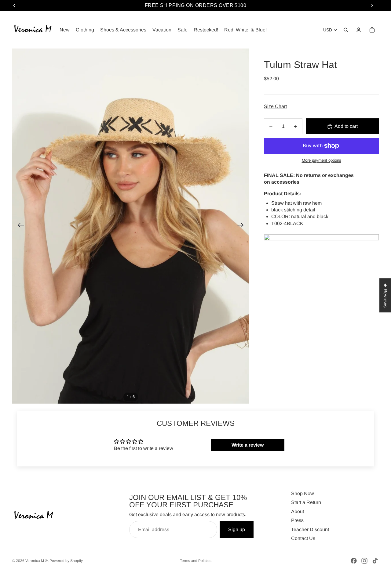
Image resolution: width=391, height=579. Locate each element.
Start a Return (306, 502)
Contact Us (303, 538)
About (297, 511)
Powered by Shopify (66, 561)
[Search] (346, 30)
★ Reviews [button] (385, 295)
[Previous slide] (19, 226)
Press (297, 520)
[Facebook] (353, 560)
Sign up (236, 529)
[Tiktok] (375, 560)
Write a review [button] (248, 445)
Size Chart (275, 106)
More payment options (321, 160)
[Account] (358, 30)
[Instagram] (364, 560)
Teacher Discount (310, 529)
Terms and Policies (195, 561)
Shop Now (302, 493)
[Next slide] (242, 226)
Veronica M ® (36, 561)
